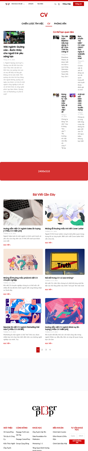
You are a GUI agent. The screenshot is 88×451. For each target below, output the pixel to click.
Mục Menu (40, 4)
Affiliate (30, 4)
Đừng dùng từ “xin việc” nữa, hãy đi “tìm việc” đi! (64, 103)
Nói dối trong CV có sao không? (59, 278)
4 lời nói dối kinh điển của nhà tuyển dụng (81, 102)
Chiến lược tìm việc (33, 24)
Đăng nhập (67, 4)
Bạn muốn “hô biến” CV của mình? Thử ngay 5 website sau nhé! (81, 48)
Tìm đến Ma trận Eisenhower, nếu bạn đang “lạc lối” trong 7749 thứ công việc (66, 44)
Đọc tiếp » (7, 245)
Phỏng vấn (60, 24)
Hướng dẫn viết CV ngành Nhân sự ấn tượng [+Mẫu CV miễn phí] (62, 328)
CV (48, 24)
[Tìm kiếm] (55, 4)
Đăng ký (78, 4)
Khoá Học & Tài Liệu (17, 4)
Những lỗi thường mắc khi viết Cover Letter (64, 229)
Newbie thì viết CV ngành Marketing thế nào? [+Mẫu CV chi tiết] (21, 328)
